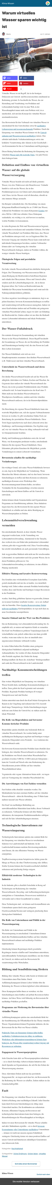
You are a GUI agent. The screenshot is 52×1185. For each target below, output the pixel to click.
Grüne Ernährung (20, 1154)
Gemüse (41, 210)
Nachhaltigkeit (17, 1148)
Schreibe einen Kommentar (26, 1164)
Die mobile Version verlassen (26, 1181)
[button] (10, 78)
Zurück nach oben (43, 1174)
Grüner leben (33, 1154)
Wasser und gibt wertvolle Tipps (22, 154)
